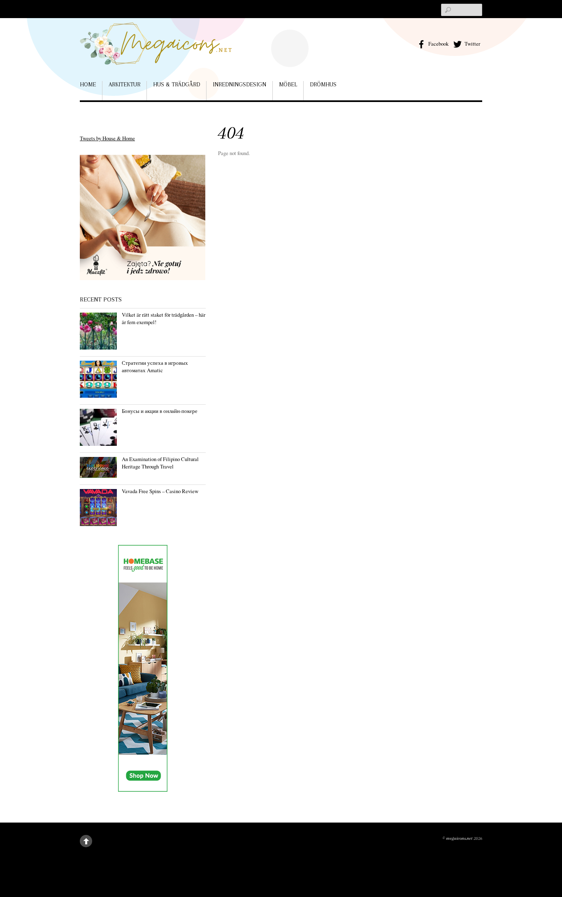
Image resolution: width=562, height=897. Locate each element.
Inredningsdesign (239, 84)
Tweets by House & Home (107, 138)
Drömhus (323, 84)
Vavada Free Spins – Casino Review (160, 491)
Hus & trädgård (176, 84)
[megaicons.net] (156, 52)
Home (88, 84)
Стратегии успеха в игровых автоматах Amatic (155, 366)
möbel (288, 84)
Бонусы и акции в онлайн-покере (159, 411)
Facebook (437, 43)
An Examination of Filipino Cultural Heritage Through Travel (160, 462)
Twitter (471, 43)
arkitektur (124, 84)
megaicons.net (459, 838)
